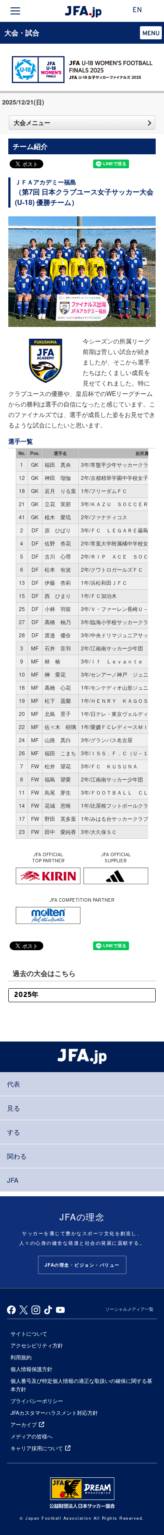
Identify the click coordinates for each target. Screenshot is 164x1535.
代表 (13, 1083)
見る (13, 1107)
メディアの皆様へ (31, 1436)
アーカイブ (23, 1424)
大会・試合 (21, 33)
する (13, 1131)
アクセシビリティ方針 (36, 1345)
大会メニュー (32, 122)
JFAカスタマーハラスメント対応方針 (54, 1412)
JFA (12, 1179)
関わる (17, 1155)
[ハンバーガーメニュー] (15, 11)
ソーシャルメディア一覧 (129, 1309)
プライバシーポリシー (36, 1400)
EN (137, 10)
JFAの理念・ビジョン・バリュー (82, 1265)
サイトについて (28, 1333)
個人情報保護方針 (31, 1368)
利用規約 (20, 1357)
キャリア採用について (36, 1448)
